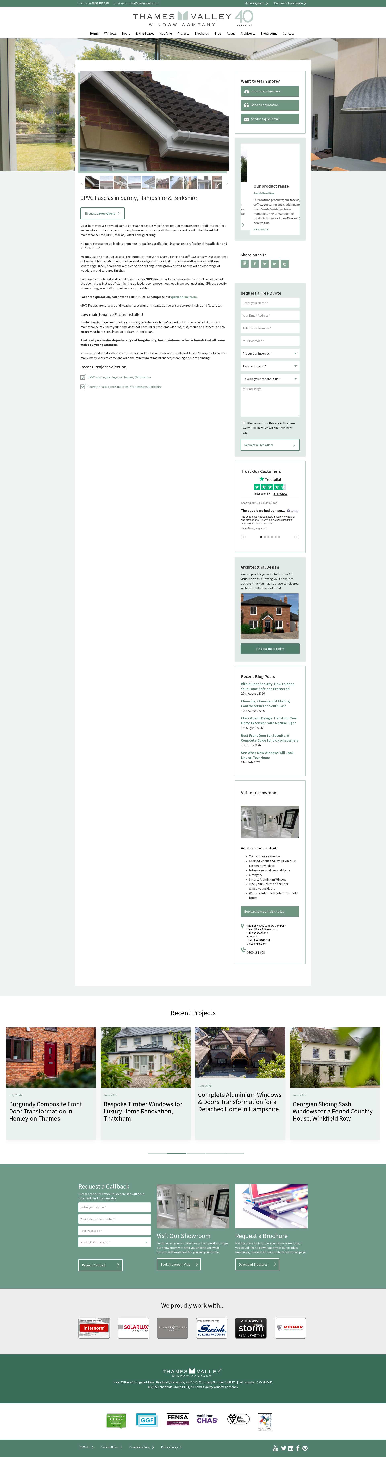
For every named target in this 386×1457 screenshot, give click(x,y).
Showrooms (269, 33)
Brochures (202, 33)
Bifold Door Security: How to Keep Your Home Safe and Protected (268, 686)
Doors (126, 33)
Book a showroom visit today (264, 911)
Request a (100, 213)
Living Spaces (145, 33)
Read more (251, 229)
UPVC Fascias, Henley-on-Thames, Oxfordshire (119, 377)
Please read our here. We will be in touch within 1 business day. (269, 427)
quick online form (184, 297)
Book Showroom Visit (175, 1264)
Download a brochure (266, 91)
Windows (110, 33)
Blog (218, 33)
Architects (248, 33)
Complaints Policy (140, 1447)
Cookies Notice (110, 1447)
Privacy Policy (278, 423)
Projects (183, 33)
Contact (288, 33)
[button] (157, 1153)
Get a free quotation (265, 105)
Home (94, 33)
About (231, 33)
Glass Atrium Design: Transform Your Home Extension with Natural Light (269, 720)
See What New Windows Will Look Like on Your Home (267, 755)
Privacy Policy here (113, 1194)
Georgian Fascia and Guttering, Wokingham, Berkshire (124, 387)
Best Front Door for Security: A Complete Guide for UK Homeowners (269, 738)
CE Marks (84, 1447)
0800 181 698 (256, 952)
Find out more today (270, 649)
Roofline (166, 33)
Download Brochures (253, 1264)
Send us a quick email (265, 119)
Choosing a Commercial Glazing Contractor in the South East (265, 703)
